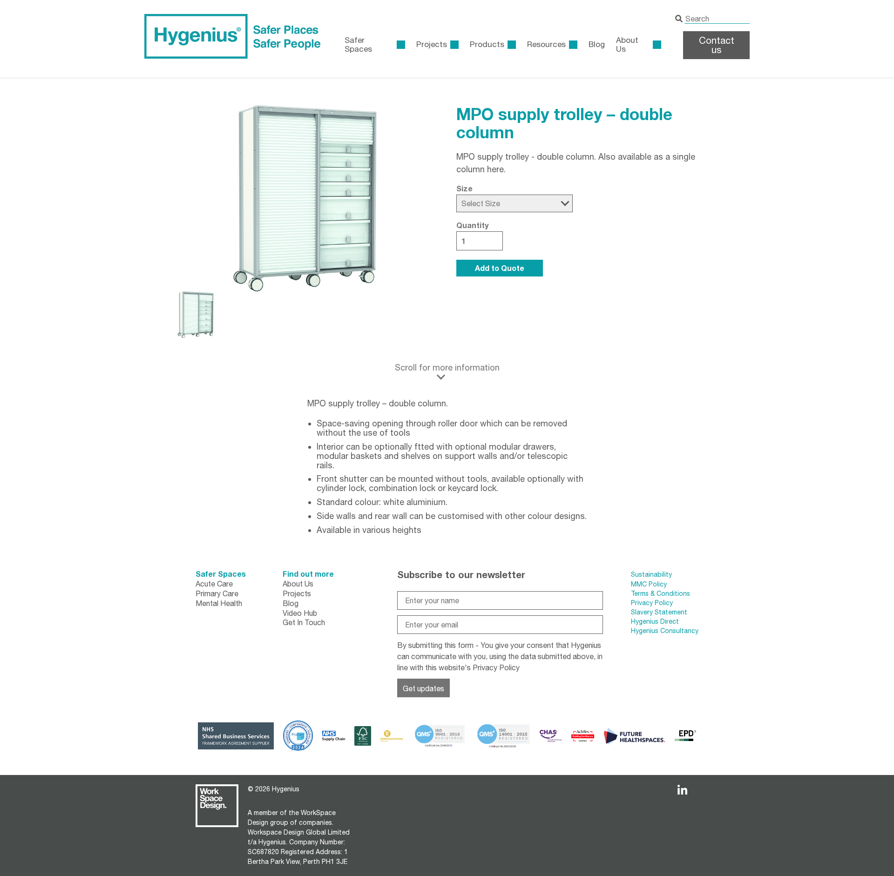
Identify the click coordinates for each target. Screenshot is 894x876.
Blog (597, 44)
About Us (627, 44)
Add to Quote (499, 267)
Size (464, 188)
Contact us (716, 45)
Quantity (472, 225)
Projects (431, 44)
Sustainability (651, 574)
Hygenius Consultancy (664, 630)
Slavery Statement (659, 612)
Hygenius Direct (655, 621)
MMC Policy (650, 584)
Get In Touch (304, 622)
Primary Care (217, 593)
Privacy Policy (496, 667)
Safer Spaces (221, 573)
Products (487, 44)
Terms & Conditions (660, 593)
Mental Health (219, 603)
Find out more (308, 573)
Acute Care (214, 584)
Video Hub (300, 613)
